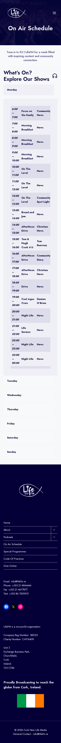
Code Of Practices (14, 559)
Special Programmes (15, 551)
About (7, 530)
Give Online (10, 566)
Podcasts (8, 537)
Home (7, 522)
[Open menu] (54, 13)
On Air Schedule (13, 544)
